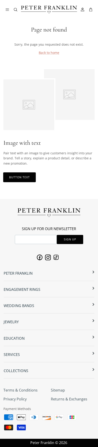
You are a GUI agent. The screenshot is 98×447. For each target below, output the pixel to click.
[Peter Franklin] (49, 10)
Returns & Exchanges (69, 399)
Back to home (49, 52)
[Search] (17, 10)
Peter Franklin (42, 442)
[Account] (83, 10)
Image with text (22, 143)
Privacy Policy (15, 399)
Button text (19, 177)
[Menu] (7, 10)
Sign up (70, 239)
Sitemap (58, 390)
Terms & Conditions (20, 390)
